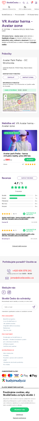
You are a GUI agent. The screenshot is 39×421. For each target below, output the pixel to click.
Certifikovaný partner (9, 346)
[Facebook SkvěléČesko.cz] (3, 292)
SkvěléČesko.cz (7, 14)
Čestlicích (5, 38)
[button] (5, 96)
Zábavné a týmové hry (9, 9)
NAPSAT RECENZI (27, 178)
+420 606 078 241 (22, 270)
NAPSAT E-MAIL (28, 77)
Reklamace (6, 328)
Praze (12, 38)
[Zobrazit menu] (36, 3)
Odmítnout (19, 414)
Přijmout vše (19, 409)
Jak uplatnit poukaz (9, 323)
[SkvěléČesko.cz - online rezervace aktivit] (11, 3)
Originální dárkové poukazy (11, 326)
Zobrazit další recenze (19, 246)
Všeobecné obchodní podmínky (13, 362)
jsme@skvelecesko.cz (22, 277)
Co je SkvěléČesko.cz (9, 321)
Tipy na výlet (7, 330)
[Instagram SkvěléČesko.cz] (9, 292)
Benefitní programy (9, 319)
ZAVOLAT (11, 77)
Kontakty (6, 355)
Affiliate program (8, 344)
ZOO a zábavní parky (25, 9)
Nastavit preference (19, 418)
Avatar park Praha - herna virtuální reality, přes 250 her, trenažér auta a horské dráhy (18, 218)
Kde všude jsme (8, 353)
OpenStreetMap (26, 110)
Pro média (6, 364)
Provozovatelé (20, 14)
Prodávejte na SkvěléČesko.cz (12, 337)
